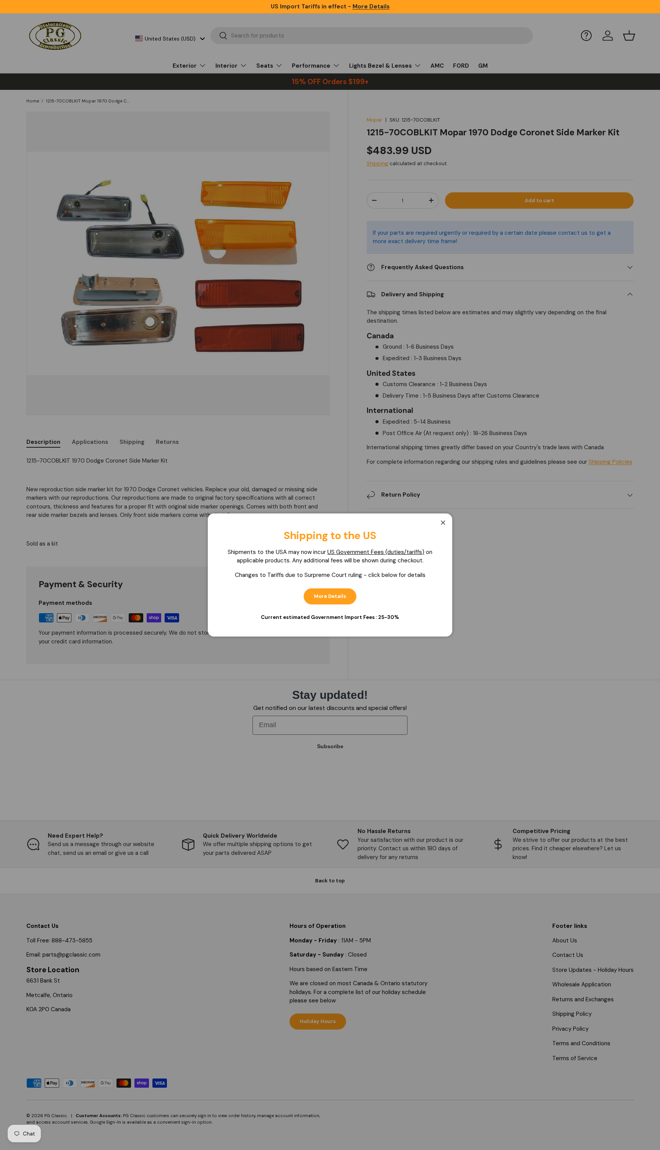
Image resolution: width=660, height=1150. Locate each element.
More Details (330, 596)
